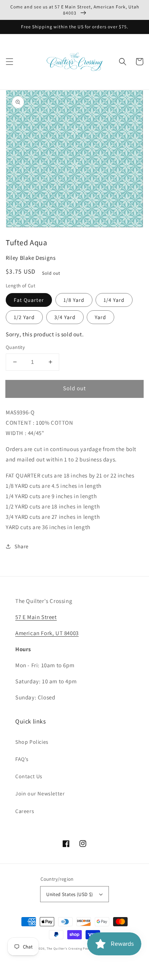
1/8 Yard (73, 300)
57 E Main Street (36, 617)
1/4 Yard (114, 300)
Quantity (15, 347)
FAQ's (22, 759)
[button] (9, 61)
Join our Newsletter (40, 793)
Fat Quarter (29, 300)
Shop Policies (32, 741)
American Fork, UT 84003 (47, 633)
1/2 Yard (24, 317)
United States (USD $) (69, 894)
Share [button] (22, 546)
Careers (24, 811)
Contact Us (28, 776)
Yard (100, 317)
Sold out (74, 388)
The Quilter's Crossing (64, 948)
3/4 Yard (65, 317)
